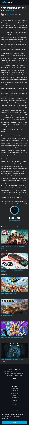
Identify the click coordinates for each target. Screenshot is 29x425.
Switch (14, 395)
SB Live (14, 412)
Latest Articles (14, 403)
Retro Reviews (14, 390)
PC (14, 392)
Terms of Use (18, 375)
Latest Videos (14, 410)
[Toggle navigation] (26, 2)
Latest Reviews (14, 388)
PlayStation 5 (14, 393)
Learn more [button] (5, 418)
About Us (6, 373)
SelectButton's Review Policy (14, 220)
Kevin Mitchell (10, 14)
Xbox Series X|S (14, 397)
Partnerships (13, 373)
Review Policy (21, 373)
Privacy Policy (10, 375)
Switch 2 (14, 404)
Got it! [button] (14, 422)
